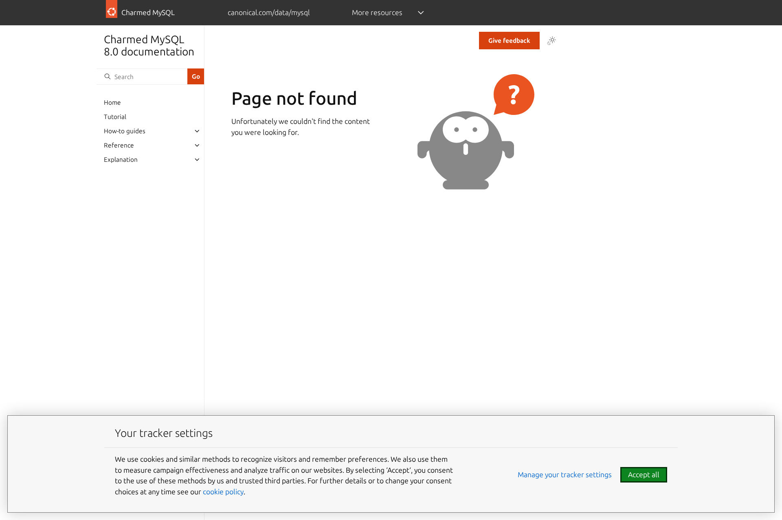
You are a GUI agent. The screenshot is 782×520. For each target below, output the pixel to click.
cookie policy (223, 492)
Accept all (643, 474)
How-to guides (124, 131)
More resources (377, 12)
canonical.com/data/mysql (269, 12)
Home (112, 102)
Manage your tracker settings (565, 474)
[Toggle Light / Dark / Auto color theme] (551, 40)
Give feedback (509, 40)
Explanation (121, 159)
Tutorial (115, 116)
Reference (119, 145)
